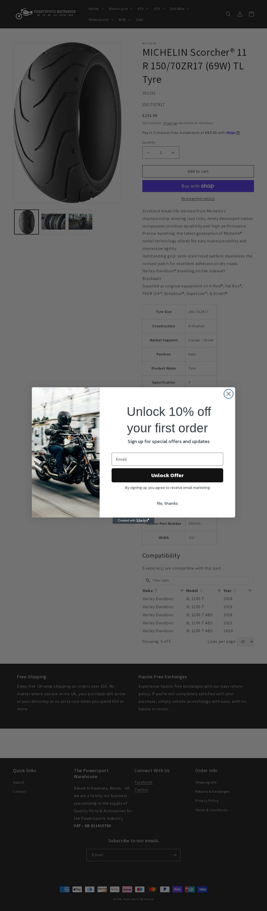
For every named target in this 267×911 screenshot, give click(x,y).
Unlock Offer (167, 475)
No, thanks (167, 503)
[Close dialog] (228, 393)
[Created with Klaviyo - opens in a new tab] (133, 521)
